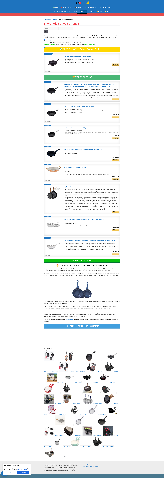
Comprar (116, 64)
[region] (17, 469)
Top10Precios (47, 19)
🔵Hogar (55, 19)
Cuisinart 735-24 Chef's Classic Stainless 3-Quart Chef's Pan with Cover (84, 219)
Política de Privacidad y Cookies (91, 466)
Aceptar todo (23, 472)
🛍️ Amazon (55, 7)
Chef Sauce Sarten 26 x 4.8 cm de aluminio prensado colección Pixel (83, 149)
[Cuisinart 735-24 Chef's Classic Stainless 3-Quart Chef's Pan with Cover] (53, 224)
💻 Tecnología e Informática (60, 11)
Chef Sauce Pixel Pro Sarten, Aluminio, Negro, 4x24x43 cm (80, 128)
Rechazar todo (10, 472)
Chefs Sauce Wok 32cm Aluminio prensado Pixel (77, 56)
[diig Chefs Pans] (53, 192)
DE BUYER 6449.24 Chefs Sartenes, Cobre (75, 167)
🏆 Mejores (108, 11)
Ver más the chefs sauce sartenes (82, 260)
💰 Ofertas (99, 11)
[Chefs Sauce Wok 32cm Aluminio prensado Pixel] (53, 62)
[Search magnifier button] (46, 31)
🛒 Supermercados (105, 7)
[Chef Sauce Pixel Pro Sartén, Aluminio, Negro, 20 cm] (53, 112)
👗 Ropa (75, 11)
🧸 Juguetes (91, 11)
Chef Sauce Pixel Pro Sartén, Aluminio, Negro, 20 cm (79, 106)
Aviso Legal (86, 464)
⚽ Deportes (78, 7)
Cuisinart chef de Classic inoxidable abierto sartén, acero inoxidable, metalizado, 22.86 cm (89, 240)
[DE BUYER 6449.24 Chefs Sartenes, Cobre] (53, 169)
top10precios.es (69, 319)
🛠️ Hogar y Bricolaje (90, 7)
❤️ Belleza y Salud (66, 7)
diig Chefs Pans (68, 187)
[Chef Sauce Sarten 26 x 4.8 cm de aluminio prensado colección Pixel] (53, 153)
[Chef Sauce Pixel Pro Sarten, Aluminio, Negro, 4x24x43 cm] (53, 133)
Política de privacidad (22, 469)
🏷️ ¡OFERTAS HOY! (82, 14)
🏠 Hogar (83, 11)
